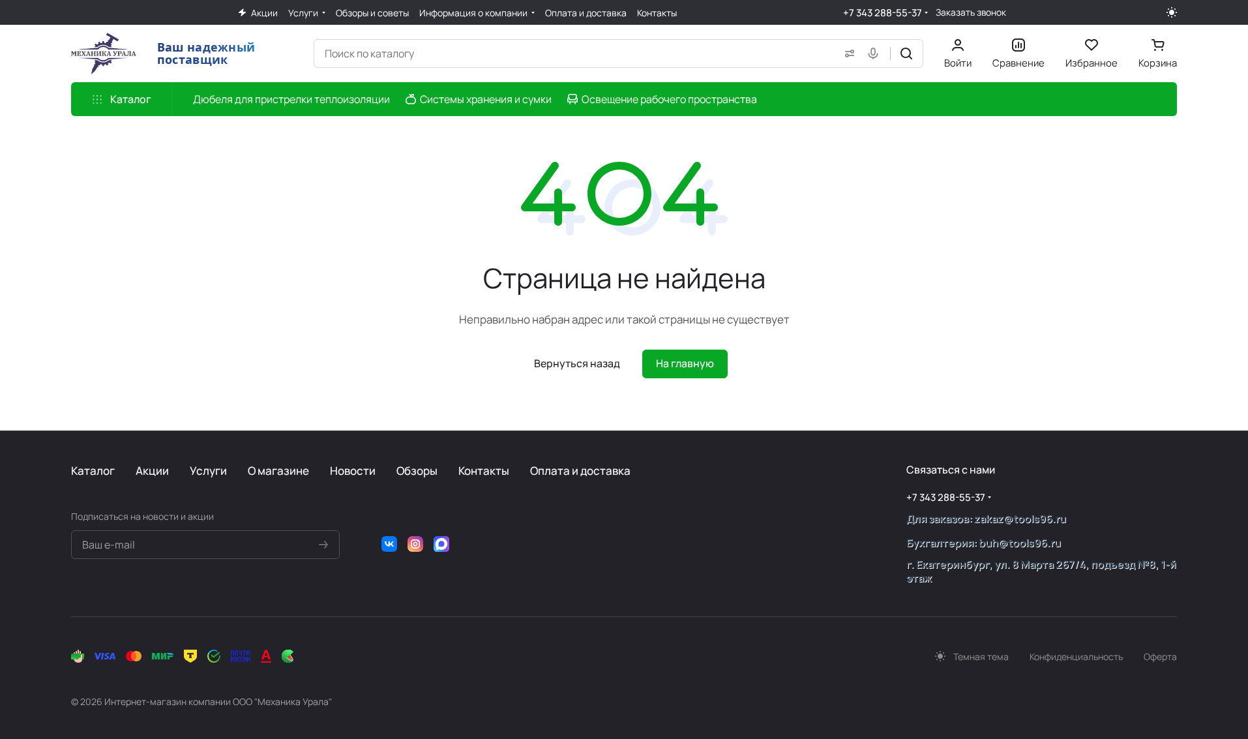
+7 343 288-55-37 (882, 13)
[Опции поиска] (847, 53)
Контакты (483, 470)
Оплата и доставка (580, 470)
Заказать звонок (971, 12)
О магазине (278, 470)
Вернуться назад (577, 363)
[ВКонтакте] (389, 544)
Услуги (208, 470)
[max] (441, 544)
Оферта (1160, 656)
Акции (152, 470)
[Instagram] (415, 544)
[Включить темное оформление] (1171, 12)
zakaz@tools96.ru (1020, 518)
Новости (353, 470)
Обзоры (417, 470)
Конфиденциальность (1076, 656)
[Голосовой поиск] (875, 53)
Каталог (93, 470)
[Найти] (906, 53)
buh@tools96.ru (1020, 542)
